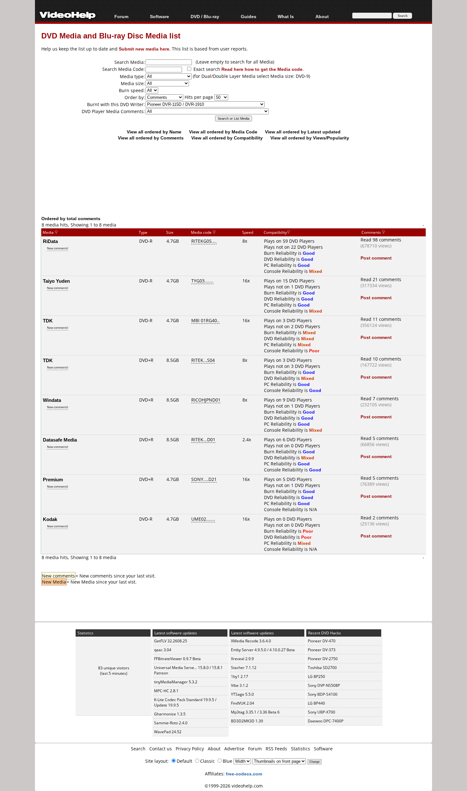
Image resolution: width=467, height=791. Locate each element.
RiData (50, 241)
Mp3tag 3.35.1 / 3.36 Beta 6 (255, 712)
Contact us (160, 749)
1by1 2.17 (239, 676)
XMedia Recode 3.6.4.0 (251, 641)
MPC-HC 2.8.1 (166, 690)
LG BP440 (316, 703)
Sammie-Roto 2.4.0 (170, 723)
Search (138, 749)
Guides (248, 16)
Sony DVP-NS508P (324, 685)
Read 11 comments (381, 319)
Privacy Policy (190, 749)
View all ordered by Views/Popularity (309, 138)
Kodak (50, 519)
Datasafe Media (60, 439)
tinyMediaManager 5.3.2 (175, 682)
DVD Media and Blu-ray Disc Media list (110, 35)
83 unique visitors (113, 668)
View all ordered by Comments (151, 138)
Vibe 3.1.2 (239, 685)
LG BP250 (316, 676)
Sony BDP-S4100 (322, 694)
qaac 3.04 (162, 649)
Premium (53, 479)
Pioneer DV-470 (321, 641)
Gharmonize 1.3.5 (170, 714)
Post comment (376, 258)
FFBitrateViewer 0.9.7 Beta (177, 658)
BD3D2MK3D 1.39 (247, 721)
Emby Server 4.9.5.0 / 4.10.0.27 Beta (263, 649)
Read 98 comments (381, 240)
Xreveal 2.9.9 (242, 658)
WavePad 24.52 (167, 731)
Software (159, 16)
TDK (48, 320)
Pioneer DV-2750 (323, 658)
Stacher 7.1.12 (243, 667)
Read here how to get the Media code (261, 69)
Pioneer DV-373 (321, 649)
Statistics (300, 749)
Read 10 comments (381, 359)
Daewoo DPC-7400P (325, 721)
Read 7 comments (380, 399)
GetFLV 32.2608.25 (170, 641)
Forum (121, 16)
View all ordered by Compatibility (227, 138)
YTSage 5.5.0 (242, 694)
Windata (52, 400)
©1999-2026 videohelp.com (234, 786)
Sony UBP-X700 (321, 712)
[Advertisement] (233, 189)
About (214, 749)
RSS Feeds (276, 749)
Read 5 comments (380, 438)
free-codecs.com (244, 774)
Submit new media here (144, 49)
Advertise (234, 749)
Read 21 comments (381, 279)
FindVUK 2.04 (242, 703)
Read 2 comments (380, 518)
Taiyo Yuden (56, 281)
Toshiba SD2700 (322, 667)
